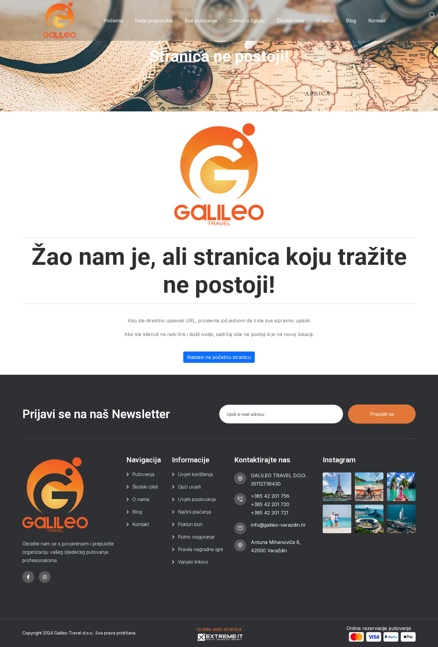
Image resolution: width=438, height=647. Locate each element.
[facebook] (28, 577)
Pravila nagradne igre (200, 549)
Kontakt (377, 21)
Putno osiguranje (196, 537)
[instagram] (45, 577)
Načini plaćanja (194, 512)
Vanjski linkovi (193, 562)
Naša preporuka (153, 21)
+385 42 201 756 (270, 496)
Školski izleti (290, 21)
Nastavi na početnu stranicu (219, 357)
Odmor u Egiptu (247, 21)
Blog (351, 21)
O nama (325, 21)
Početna (113, 21)
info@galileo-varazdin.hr (278, 525)
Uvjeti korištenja (195, 474)
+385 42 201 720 (270, 504)
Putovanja (143, 474)
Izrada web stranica (219, 629)
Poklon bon (190, 524)
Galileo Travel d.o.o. (73, 632)
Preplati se (382, 414)
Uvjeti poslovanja (197, 499)
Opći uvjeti (189, 487)
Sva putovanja (200, 21)
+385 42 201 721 (269, 513)
